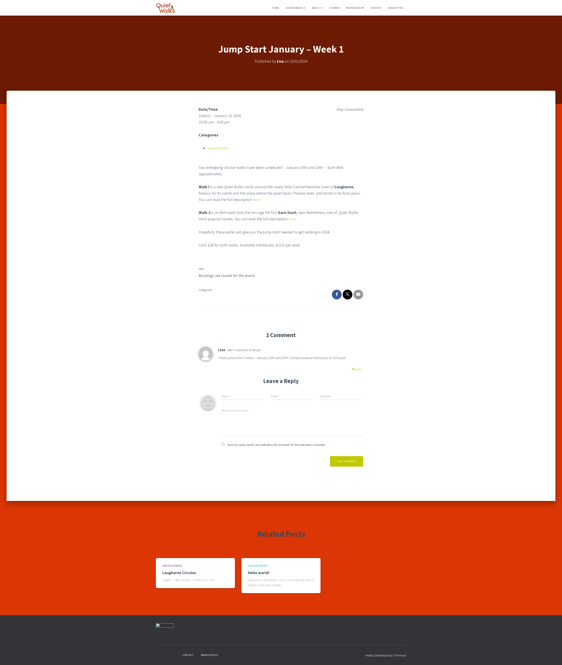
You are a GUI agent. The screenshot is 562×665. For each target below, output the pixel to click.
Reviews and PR (355, 7)
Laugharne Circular (179, 572)
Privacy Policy (209, 655)
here (256, 199)
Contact (376, 7)
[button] (304, 7)
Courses (334, 7)
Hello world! (258, 572)
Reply (358, 369)
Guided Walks (294, 7)
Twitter (174, 655)
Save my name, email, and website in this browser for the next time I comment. (276, 445)
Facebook (159, 655)
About (316, 7)
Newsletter (395, 7)
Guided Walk (217, 148)
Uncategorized (172, 565)
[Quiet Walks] (165, 7)
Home (275, 7)
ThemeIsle (399, 655)
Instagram (167, 655)
